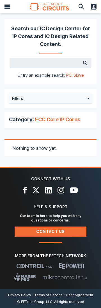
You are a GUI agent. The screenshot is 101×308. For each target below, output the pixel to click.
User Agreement (79, 295)
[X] (36, 190)
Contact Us (50, 231)
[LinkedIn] (48, 190)
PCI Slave (75, 75)
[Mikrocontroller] (64, 277)
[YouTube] (74, 190)
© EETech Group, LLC (34, 302)
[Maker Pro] (25, 277)
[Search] (81, 6)
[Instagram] (61, 190)
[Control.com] (34, 266)
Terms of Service (48, 295)
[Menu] (7, 6)
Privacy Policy (19, 295)
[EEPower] (71, 266)
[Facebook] (25, 190)
